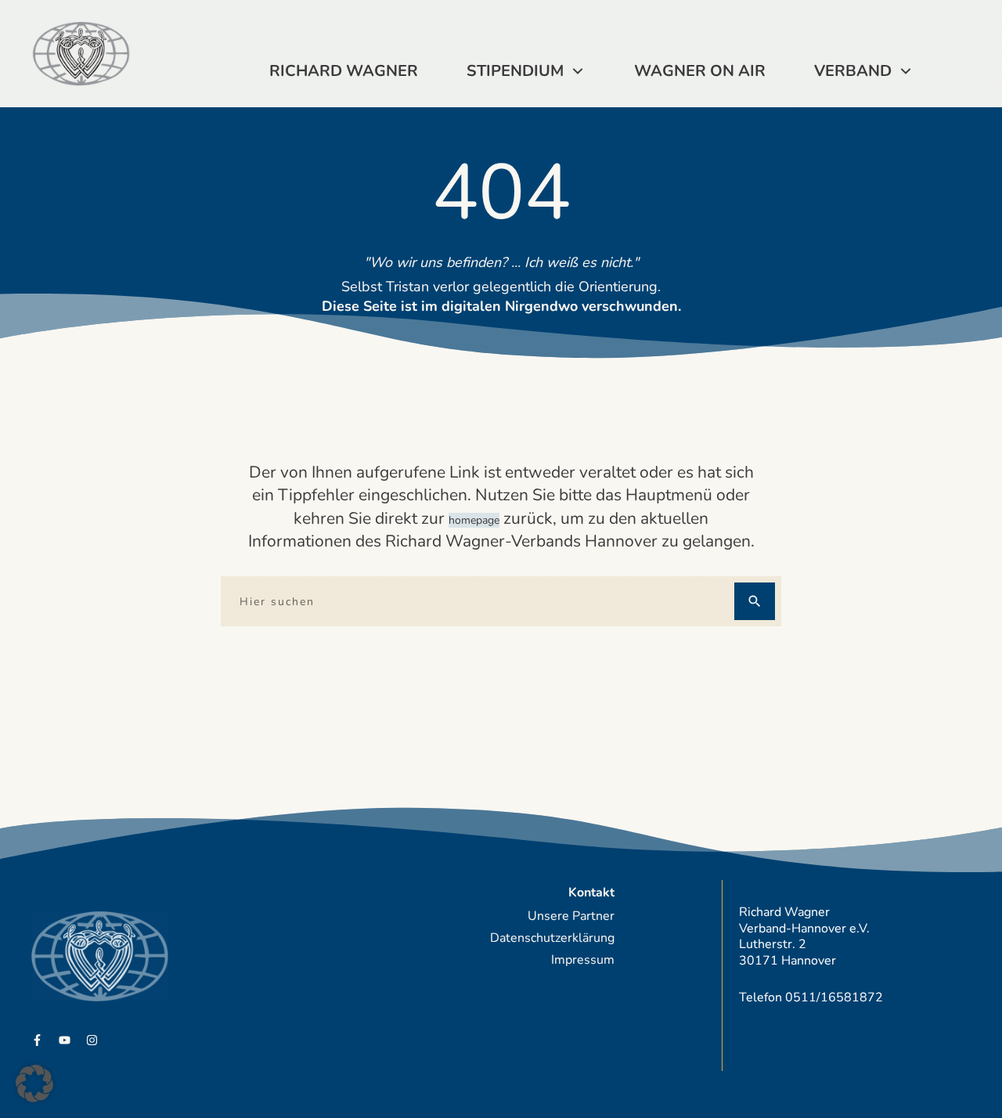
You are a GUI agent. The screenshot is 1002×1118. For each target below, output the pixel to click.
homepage (474, 520)
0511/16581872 (834, 997)
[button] (34, 1083)
